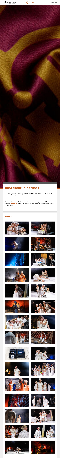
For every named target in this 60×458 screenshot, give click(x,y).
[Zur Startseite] (10, 2)
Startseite (8, 183)
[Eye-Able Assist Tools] (38, 2)
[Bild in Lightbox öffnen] (17, 228)
